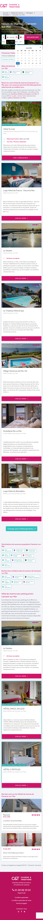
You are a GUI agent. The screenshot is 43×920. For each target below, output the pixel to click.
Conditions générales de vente (21, 900)
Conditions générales (21, 897)
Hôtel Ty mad (9, 129)
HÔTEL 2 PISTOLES (11, 769)
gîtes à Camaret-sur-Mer (17, 98)
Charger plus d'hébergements (21, 529)
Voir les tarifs (20, 218)
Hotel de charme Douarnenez (12, 131)
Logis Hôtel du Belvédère (14, 491)
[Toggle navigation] (41, 4)
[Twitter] (24, 912)
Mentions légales (21, 903)
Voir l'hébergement (21, 158)
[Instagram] (18, 912)
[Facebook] (21, 912)
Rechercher (33, 37)
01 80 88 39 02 (22, 890)
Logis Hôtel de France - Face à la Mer (19, 190)
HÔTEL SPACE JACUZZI (13, 709)
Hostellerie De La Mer (12, 431)
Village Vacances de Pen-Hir (15, 371)
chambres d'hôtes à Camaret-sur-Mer (23, 94)
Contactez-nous (21, 909)
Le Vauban (7, 250)
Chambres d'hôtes (8, 59)
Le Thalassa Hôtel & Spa (13, 311)
